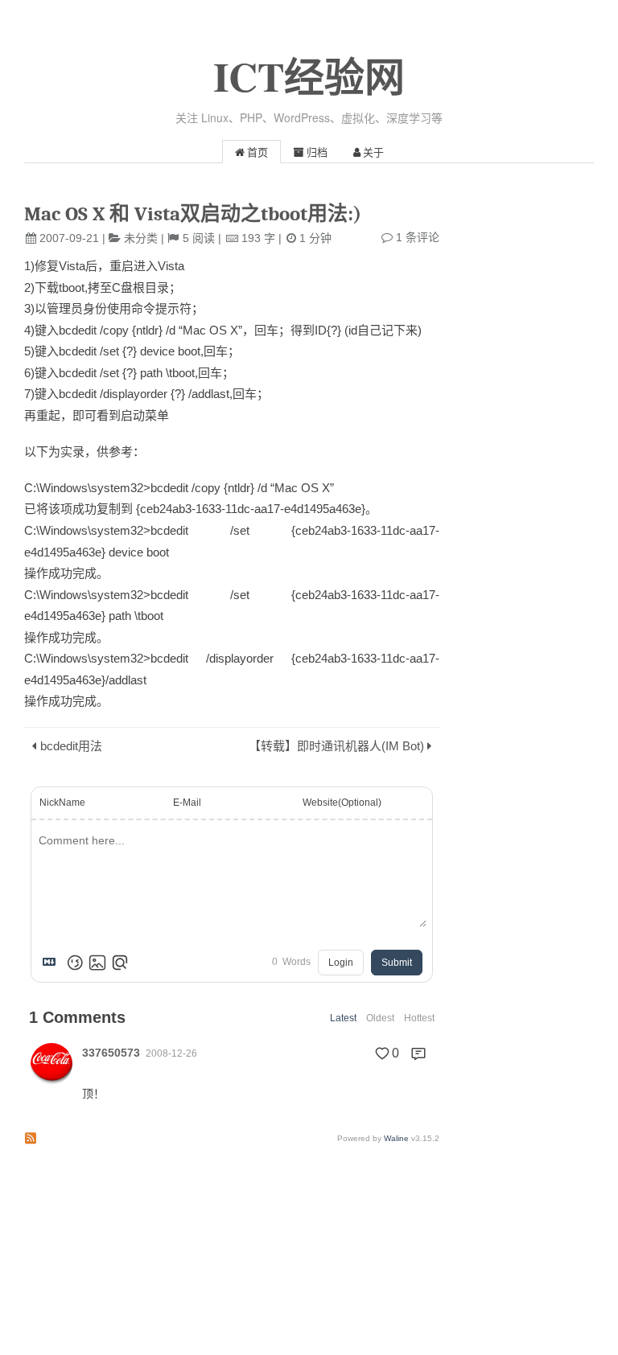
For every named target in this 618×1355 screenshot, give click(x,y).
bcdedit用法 (71, 746)
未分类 (141, 238)
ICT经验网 (309, 76)
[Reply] (418, 1053)
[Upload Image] (97, 962)
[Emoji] (74, 962)
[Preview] (120, 962)
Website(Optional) (342, 802)
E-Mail (187, 802)
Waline (396, 1138)
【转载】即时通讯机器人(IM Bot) (336, 746)
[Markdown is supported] (52, 962)
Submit (396, 962)
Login (340, 962)
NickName (62, 802)
